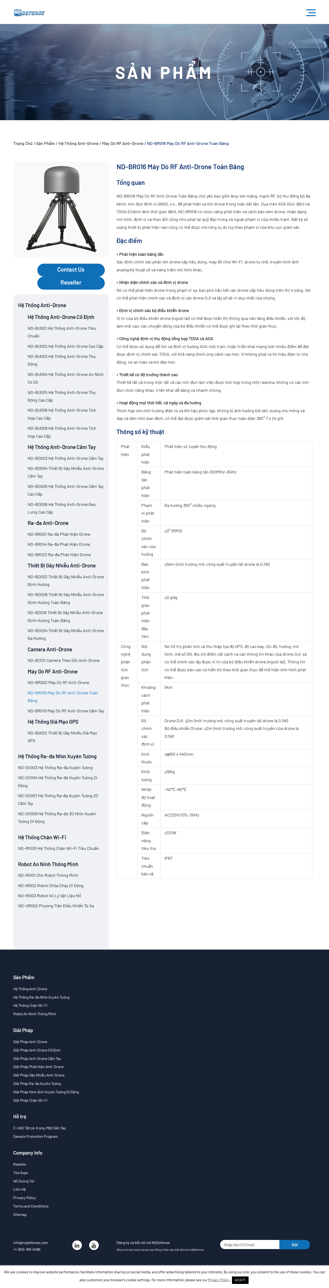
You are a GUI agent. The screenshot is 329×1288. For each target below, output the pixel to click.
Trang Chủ (23, 143)
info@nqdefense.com (30, 1242)
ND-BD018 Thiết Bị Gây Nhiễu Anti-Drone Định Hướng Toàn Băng (65, 616)
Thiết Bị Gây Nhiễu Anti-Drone (62, 565)
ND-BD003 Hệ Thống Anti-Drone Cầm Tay (66, 458)
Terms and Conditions (30, 1206)
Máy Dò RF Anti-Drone (122, 143)
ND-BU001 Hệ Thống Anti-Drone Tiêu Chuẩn (62, 331)
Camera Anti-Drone (50, 649)
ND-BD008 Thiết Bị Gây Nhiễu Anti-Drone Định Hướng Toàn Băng (66, 598)
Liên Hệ (19, 1189)
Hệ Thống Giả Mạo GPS (53, 721)
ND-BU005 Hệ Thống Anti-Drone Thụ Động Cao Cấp (62, 396)
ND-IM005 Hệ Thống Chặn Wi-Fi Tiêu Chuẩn (58, 848)
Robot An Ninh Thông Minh (48, 864)
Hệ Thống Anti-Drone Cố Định (61, 317)
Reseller (70, 282)
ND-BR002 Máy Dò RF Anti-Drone (58, 682)
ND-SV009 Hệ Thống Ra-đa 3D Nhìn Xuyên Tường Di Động (57, 817)
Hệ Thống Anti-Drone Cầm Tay (62, 447)
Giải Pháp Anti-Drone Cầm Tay (37, 1058)
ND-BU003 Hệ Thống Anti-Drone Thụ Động (62, 360)
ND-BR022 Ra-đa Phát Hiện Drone (59, 554)
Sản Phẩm (45, 143)
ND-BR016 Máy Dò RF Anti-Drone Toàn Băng (63, 696)
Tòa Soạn (20, 1172)
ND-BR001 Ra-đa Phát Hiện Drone (59, 534)
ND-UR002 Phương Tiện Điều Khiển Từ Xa (56, 905)
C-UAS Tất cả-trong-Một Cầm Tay (39, 1128)
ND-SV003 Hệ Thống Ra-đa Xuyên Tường (55, 767)
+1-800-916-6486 (26, 1249)
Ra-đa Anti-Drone (48, 523)
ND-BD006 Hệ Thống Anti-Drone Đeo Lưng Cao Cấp (62, 508)
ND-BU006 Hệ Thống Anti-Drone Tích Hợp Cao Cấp (62, 413)
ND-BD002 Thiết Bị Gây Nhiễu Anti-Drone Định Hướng (66, 580)
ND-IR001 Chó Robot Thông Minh (48, 875)
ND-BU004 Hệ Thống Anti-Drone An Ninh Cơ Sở (66, 378)
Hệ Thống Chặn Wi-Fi (42, 837)
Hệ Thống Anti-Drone (79, 143)
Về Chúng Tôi (23, 1181)
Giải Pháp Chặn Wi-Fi (30, 1100)
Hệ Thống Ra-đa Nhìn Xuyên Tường (57, 756)
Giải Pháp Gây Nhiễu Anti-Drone (39, 1075)
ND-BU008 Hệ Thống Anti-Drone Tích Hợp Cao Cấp (62, 431)
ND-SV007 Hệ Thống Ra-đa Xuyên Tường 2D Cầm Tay (58, 799)
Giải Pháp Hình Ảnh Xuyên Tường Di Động (46, 1091)
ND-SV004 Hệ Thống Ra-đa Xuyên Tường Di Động (58, 781)
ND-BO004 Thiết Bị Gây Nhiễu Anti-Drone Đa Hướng (66, 634)
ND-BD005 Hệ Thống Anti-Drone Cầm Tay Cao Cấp (66, 490)
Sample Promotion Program (35, 1136)
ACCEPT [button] (240, 1280)
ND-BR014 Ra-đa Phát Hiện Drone (59, 544)
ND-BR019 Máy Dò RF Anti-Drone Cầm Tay (66, 710)
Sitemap (20, 1214)
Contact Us (71, 269)
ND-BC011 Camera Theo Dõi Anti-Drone (63, 660)
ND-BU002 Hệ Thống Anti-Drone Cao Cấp (65, 346)
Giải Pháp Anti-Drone (30, 1041)
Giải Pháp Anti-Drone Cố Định (36, 1050)
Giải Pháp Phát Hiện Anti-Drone (38, 1066)
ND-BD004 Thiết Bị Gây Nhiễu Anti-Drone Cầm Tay (66, 472)
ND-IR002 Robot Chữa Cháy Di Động (51, 885)
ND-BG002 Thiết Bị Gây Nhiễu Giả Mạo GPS (62, 736)
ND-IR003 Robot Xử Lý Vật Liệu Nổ (49, 895)
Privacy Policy (24, 1197)
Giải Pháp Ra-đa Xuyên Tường (37, 1083)
